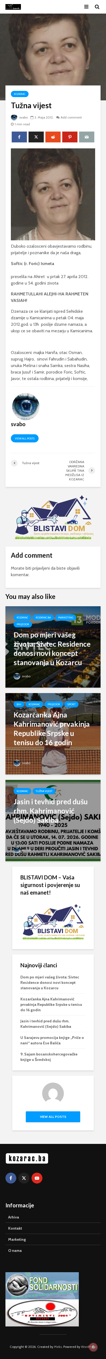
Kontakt (15, 1228)
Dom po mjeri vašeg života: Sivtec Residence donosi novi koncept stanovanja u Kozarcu (49, 982)
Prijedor (23, 624)
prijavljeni (41, 568)
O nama (15, 1250)
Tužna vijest (44, 791)
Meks (58, 1347)
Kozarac (20, 94)
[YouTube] (37, 1178)
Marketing (65, 617)
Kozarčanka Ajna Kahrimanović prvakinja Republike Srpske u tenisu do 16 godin (51, 1004)
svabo (23, 117)
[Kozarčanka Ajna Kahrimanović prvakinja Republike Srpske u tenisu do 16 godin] (53, 733)
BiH (19, 704)
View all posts (25, 438)
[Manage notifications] (93, 1347)
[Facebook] (10, 1178)
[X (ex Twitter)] (23, 1178)
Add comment (71, 117)
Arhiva (13, 1217)
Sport (71, 704)
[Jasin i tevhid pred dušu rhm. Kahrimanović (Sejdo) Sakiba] (53, 820)
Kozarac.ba (43, 617)
